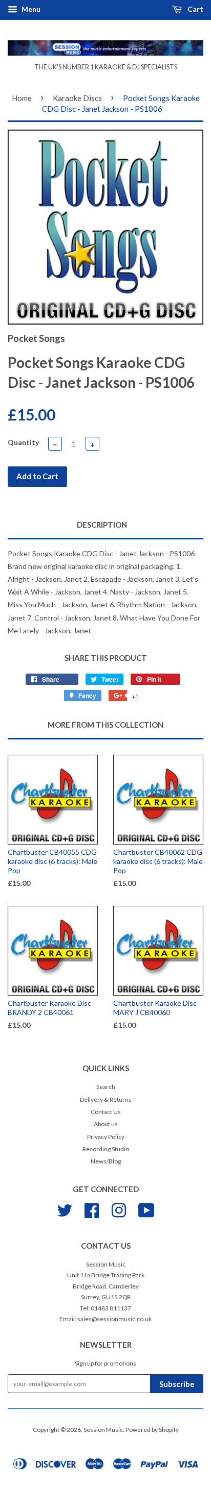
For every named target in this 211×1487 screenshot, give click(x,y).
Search (105, 1087)
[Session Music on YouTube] (146, 1209)
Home (22, 98)
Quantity (23, 442)
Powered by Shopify (152, 1429)
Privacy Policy (105, 1137)
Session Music (103, 1429)
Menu (30, 9)
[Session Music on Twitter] (64, 1209)
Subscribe (177, 1384)
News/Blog (106, 1161)
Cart (194, 9)
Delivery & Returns (106, 1099)
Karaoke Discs (77, 98)
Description (102, 524)
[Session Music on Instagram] (118, 1209)
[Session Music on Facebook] (91, 1209)
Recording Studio (105, 1149)
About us (106, 1124)
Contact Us (106, 1112)
